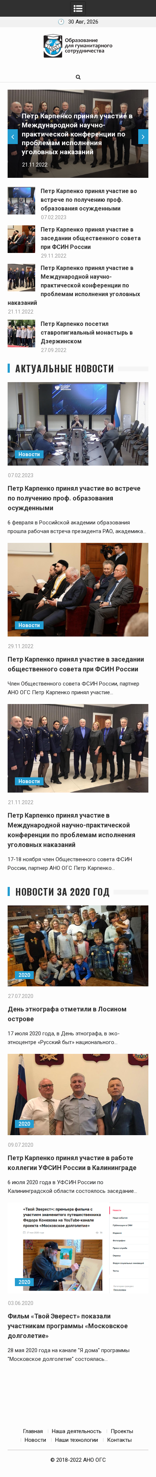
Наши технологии (76, 1440)
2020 (24, 975)
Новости (29, 454)
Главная (33, 1431)
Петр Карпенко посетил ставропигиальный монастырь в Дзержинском (87, 332)
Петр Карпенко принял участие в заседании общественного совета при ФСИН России (91, 238)
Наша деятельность (77, 1431)
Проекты (122, 1431)
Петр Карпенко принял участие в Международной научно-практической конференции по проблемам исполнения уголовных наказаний (77, 134)
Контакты (119, 1440)
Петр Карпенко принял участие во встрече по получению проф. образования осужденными (89, 200)
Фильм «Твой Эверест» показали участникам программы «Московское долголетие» (68, 1325)
